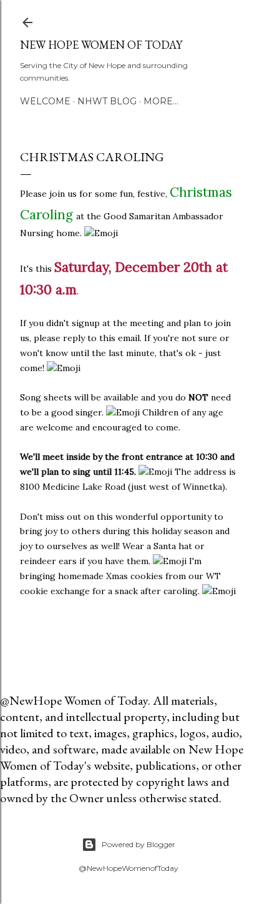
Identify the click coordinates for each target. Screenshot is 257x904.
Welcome (45, 101)
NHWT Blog (107, 101)
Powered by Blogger (138, 844)
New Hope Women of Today (101, 44)
